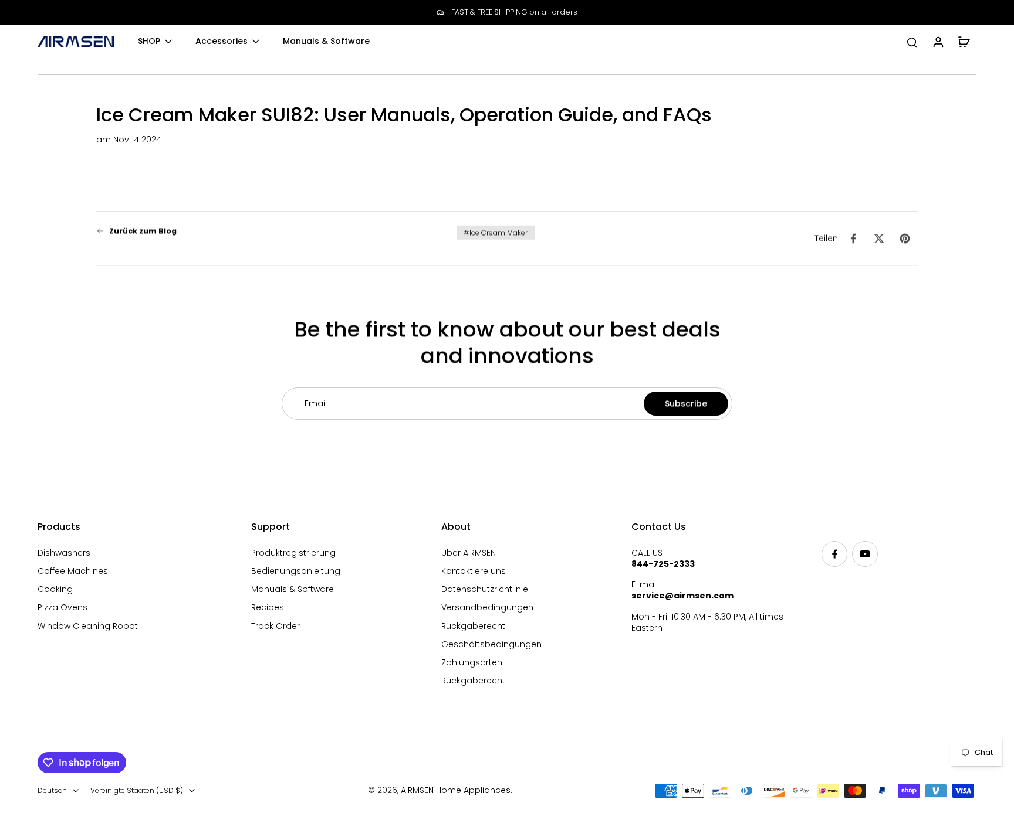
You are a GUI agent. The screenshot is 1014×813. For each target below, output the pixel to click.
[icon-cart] (963, 41)
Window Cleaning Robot (88, 626)
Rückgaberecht (473, 626)
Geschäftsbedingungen (491, 644)
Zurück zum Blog (143, 231)
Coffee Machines (73, 571)
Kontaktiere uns (473, 571)
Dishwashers (64, 553)
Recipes (267, 607)
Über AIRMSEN (468, 553)
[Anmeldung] (938, 41)
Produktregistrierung (293, 553)
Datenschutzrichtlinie (484, 589)
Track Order (275, 626)
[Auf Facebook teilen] (853, 238)
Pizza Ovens (62, 607)
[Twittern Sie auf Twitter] (879, 238)
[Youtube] (865, 554)
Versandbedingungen (487, 607)
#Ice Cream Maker (496, 232)
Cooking (55, 589)
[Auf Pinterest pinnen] (905, 238)
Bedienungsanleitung (295, 571)
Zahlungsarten (471, 662)
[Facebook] (834, 554)
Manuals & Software (292, 589)
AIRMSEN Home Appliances (456, 790)
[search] (912, 41)
